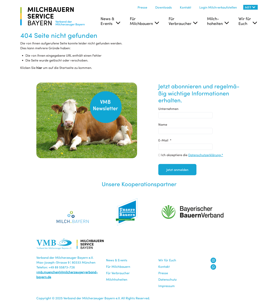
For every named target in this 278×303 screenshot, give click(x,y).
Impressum (166, 286)
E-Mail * (164, 140)
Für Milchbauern (141, 21)
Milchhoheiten (116, 279)
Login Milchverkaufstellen (218, 7)
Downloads (163, 7)
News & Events (107, 21)
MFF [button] (248, 7)
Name (162, 124)
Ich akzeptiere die (191, 155)
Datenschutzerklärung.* (205, 155)
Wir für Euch (244, 21)
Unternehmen (168, 108)
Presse (142, 7)
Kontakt (185, 7)
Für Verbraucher (180, 21)
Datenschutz (167, 279)
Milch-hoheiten (215, 21)
